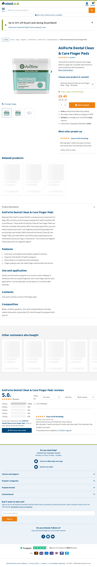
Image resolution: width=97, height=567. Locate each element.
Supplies (23, 40)
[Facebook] (43, 537)
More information (65, 70)
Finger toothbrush (52, 40)
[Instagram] (48, 537)
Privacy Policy (34, 563)
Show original (65, 430)
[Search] (92, 10)
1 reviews (71, 57)
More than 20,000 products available (49, 15)
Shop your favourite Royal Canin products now (27, 27)
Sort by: (68, 397)
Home (12, 40)
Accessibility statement (57, 563)
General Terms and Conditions (17, 563)
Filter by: (36, 397)
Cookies (44, 563)
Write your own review (18, 430)
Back (6, 40)
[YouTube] (53, 537)
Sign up (9, 519)
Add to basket (83, 105)
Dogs (17, 40)
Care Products (32, 40)
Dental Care (41, 40)
